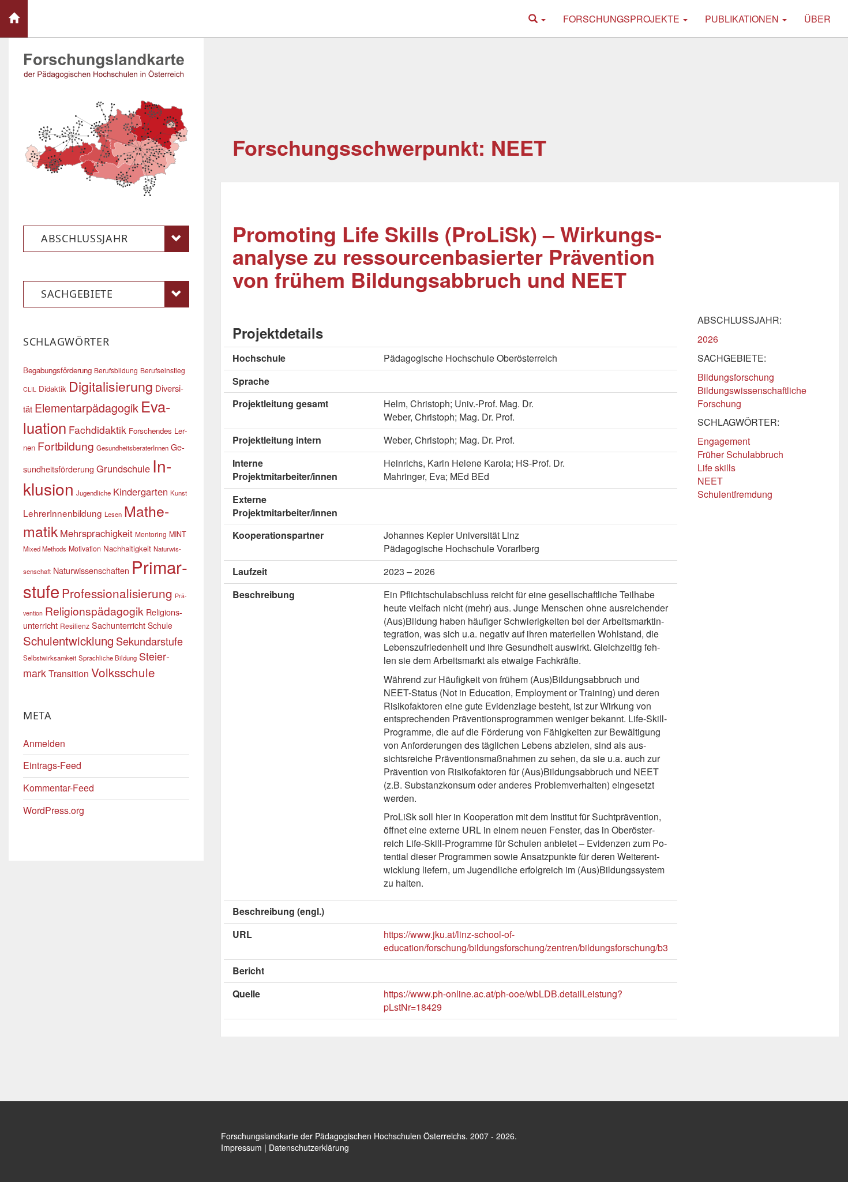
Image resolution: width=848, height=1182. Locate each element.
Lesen (113, 514)
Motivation (85, 548)
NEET (710, 480)
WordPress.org (53, 810)
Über (817, 18)
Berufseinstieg (162, 370)
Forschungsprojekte (622, 18)
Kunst (178, 492)
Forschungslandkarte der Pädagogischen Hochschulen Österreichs (343, 1136)
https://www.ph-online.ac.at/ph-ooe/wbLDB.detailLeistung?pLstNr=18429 (503, 1000)
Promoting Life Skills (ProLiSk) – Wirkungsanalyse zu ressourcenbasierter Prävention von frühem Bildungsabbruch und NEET (447, 256)
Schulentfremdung (734, 494)
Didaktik (52, 388)
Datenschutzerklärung (309, 1147)
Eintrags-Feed (52, 765)
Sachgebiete (77, 294)
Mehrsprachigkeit (96, 533)
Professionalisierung (117, 593)
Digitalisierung (111, 386)
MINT (177, 534)
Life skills (716, 467)
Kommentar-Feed (58, 787)
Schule (160, 625)
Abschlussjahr (84, 238)
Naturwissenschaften (91, 570)
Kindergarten (140, 491)
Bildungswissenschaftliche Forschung (751, 397)
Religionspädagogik (94, 610)
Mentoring (151, 534)
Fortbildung (65, 445)
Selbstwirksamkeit (49, 657)
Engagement (723, 441)
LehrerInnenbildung (62, 512)
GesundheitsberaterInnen (132, 447)
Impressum (241, 1147)
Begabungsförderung (57, 370)
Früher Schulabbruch (740, 454)
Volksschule (123, 672)
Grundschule (123, 468)
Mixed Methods (44, 548)
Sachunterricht (118, 625)
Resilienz (74, 626)
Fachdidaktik (97, 429)
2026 (707, 339)
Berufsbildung (116, 370)
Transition (68, 673)
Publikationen (743, 18)
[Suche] (537, 18)
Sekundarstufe (149, 640)
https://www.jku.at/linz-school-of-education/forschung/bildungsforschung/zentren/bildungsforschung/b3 (526, 941)
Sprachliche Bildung (107, 657)
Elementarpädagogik (86, 407)
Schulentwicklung (68, 640)
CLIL (29, 389)
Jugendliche (93, 492)
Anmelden (44, 743)
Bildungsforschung (735, 377)
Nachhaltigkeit (127, 548)
